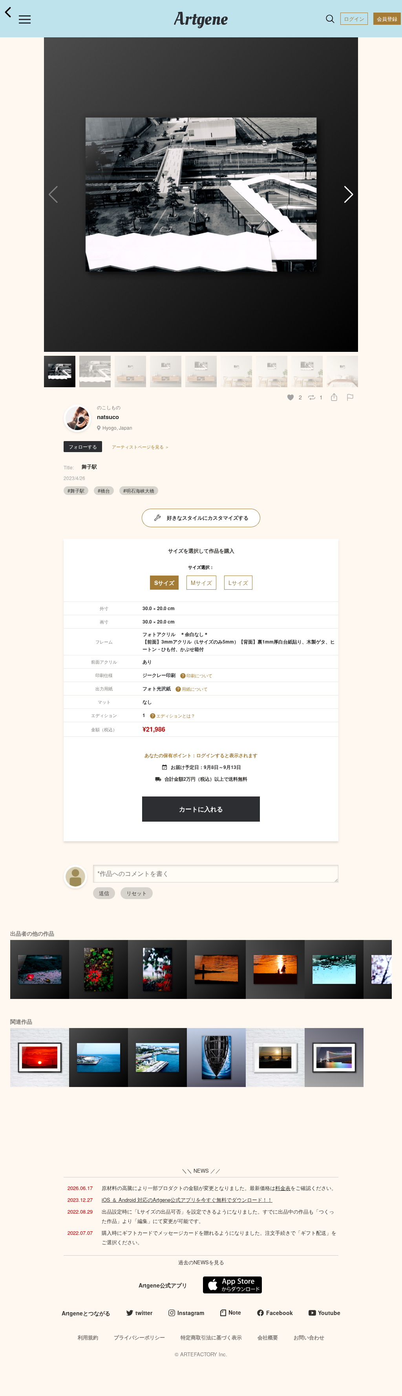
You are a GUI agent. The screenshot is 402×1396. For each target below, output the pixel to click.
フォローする (83, 446)
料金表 (283, 1188)
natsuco (108, 416)
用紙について (195, 689)
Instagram (190, 1313)
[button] (349, 194)
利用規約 (88, 1337)
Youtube (329, 1313)
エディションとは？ (175, 715)
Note (234, 1312)
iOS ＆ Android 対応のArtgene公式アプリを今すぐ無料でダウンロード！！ (187, 1199)
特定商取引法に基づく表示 (211, 1337)
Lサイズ (238, 583)
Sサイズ (164, 583)
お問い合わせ (309, 1337)
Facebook (279, 1313)
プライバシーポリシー (139, 1337)
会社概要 (268, 1337)
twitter (143, 1313)
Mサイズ (201, 583)
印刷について (199, 675)
